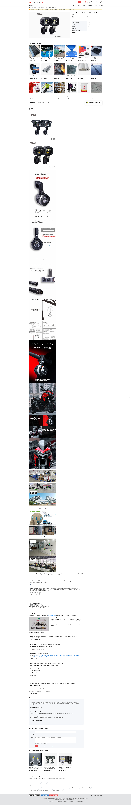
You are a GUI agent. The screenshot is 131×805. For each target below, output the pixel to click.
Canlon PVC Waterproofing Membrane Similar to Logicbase (83, 76)
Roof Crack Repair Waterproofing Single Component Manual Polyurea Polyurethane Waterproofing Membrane (96, 76)
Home (30, 7)
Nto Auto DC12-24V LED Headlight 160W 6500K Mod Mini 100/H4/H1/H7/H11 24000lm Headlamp (35, 768)
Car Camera (56, 655)
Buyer (79, 5)
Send (36, 745)
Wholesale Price (71, 798)
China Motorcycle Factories (46, 787)
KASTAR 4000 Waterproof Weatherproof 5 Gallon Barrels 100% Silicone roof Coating (83, 94)
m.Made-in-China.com (68, 799)
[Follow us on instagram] (97, 795)
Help (84, 5)
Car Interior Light (37, 782)
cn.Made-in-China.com (75, 799)
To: (33, 734)
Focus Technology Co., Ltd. (58, 801)
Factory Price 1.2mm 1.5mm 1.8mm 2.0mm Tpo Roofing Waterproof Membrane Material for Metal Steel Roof (46, 76)
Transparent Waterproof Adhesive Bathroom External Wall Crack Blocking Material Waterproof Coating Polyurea (96, 94)
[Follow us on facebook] (94, 795)
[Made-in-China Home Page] (34, 2)
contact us (66, 9)
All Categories (32, 5)
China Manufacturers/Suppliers (57, 798)
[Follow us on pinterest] (100, 795)
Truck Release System (48, 656)
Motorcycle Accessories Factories (34, 787)
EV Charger (34, 656)
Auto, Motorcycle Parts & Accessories (37, 7)
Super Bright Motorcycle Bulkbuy (58, 790)
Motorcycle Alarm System (70, 655)
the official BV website (52, 615)
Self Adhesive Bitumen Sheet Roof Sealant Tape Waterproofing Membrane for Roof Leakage (34, 58)
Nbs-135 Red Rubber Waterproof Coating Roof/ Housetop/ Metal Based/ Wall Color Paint (34, 94)
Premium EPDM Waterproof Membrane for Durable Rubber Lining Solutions (95, 58)
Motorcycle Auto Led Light (96, 787)
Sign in (101, 2)
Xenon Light (44, 782)
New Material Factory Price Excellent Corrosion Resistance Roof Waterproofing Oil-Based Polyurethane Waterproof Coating (71, 58)
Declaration (76, 801)
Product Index (83, 798)
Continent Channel (77, 798)
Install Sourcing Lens (54, 795)
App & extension (89, 5)
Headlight (54, 7)
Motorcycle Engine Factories (57, 787)
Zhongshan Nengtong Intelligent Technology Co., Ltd (82, 16)
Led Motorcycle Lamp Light (85, 787)
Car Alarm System (43, 655)
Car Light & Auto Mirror (48, 7)
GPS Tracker (38, 655)
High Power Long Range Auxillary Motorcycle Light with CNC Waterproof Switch (50, 768)
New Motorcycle (66, 787)
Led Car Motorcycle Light (75, 787)
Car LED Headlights (50, 655)
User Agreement (71, 801)
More (29, 792)
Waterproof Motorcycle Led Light (45, 790)
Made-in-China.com (61, 799)
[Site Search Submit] (79, 2)
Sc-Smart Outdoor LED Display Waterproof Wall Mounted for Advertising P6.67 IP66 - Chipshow (34, 76)
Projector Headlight (51, 782)
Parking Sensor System (62, 655)
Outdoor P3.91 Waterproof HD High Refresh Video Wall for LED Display (59, 58)
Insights (87, 798)
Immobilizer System (40, 656)
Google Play (37, 795)
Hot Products (45, 798)
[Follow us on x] (95, 795)
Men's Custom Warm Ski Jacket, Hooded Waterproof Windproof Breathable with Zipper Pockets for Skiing (46, 94)
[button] (91, 2)
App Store (31, 795)
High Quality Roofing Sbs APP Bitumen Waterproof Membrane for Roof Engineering (59, 76)
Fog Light (30, 782)
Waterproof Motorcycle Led (33, 790)
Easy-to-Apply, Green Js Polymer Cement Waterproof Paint (59, 94)
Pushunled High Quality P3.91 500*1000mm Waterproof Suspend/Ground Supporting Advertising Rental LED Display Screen (71, 94)
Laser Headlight (58, 782)
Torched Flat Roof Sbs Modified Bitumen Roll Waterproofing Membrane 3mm (71, 76)
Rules (102, 5)
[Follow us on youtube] (98, 795)
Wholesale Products (65, 798)
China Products (50, 798)
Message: (32, 737)
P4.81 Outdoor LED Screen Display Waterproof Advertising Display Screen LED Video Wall (83, 58)
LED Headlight (66, 782)
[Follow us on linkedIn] (101, 795)
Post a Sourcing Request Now (57, 746)
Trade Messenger (45, 795)
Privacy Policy (81, 801)
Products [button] (45, 2)
